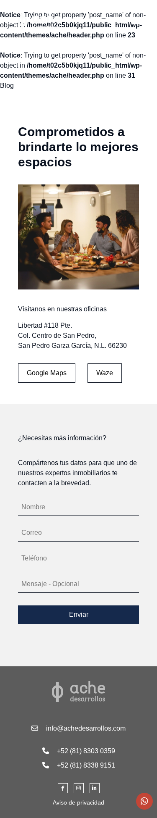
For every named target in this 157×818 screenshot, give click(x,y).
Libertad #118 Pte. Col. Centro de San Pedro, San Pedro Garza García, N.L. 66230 (72, 335)
